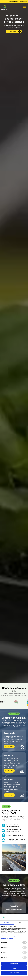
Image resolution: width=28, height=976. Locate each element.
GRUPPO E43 (4, 9)
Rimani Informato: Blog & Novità (18, 1)
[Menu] (25, 7)
